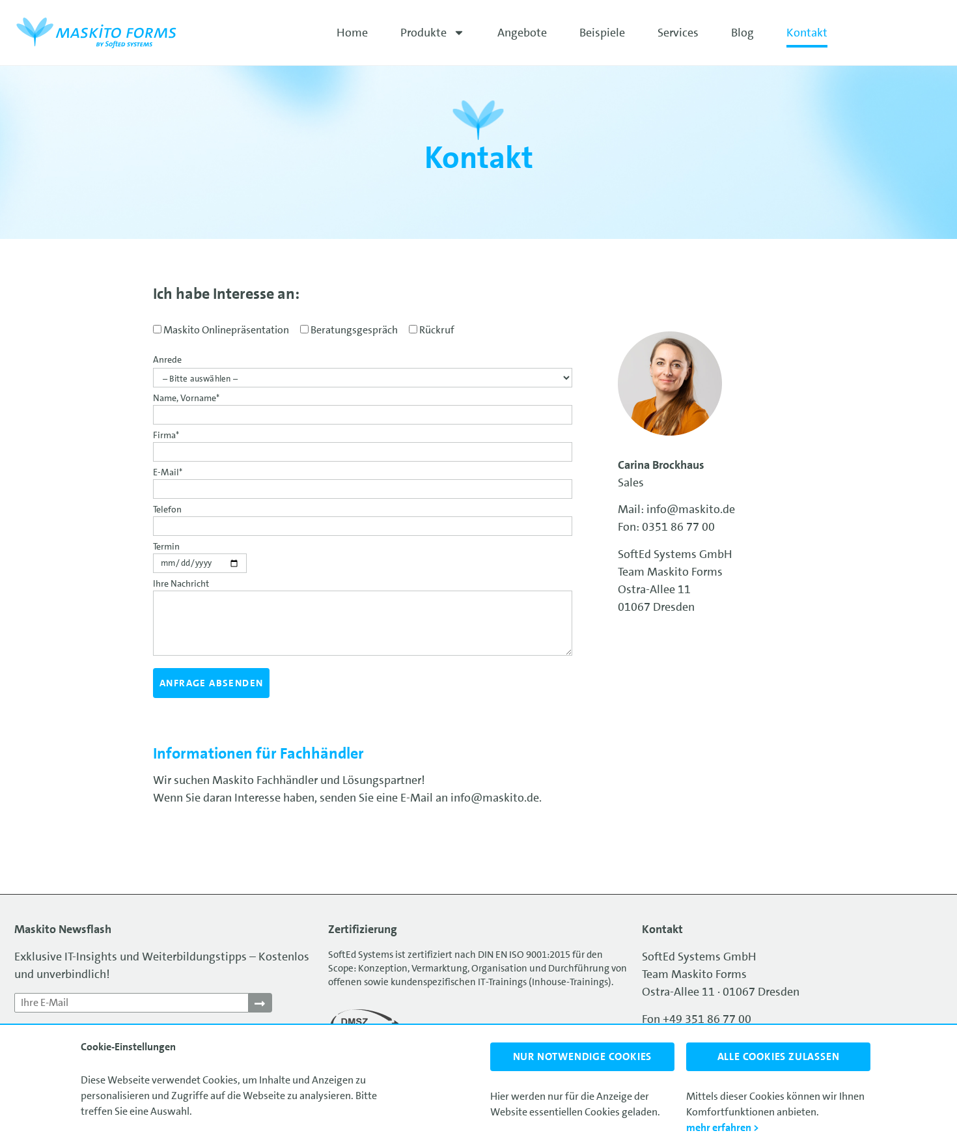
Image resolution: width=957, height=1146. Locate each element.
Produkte (423, 32)
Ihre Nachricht (181, 584)
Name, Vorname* (186, 398)
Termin (166, 547)
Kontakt (806, 32)
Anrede (167, 359)
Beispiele (602, 32)
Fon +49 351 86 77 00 (696, 1019)
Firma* (166, 435)
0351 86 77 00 (678, 527)
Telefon (167, 510)
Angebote (522, 32)
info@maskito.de (495, 797)
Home (352, 32)
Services (678, 32)
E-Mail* (167, 473)
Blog (742, 32)
